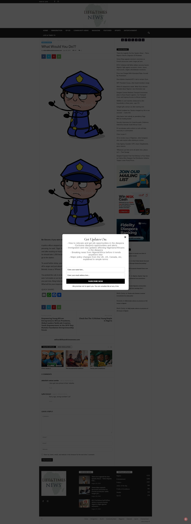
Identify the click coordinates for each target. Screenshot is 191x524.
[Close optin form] (125, 237)
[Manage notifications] (186, 519)
